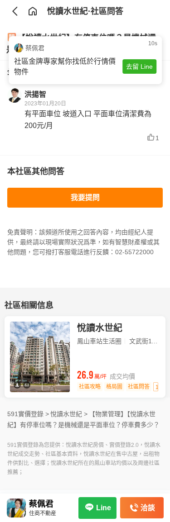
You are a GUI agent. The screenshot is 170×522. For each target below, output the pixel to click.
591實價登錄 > (28, 414)
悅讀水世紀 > (68, 414)
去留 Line (139, 66)
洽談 (148, 508)
